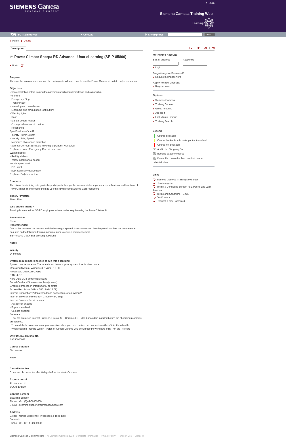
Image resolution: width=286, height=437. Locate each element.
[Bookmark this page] (198, 48)
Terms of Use (125, 436)
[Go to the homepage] (34, 10)
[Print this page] (205, 48)
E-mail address (161, 59)
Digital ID (139, 436)
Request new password (168, 76)
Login (211, 3)
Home (15, 40)
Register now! (162, 86)
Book (15, 65)
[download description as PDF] (190, 48)
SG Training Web (28, 34)
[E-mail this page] (213, 48)
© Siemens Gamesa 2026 (60, 436)
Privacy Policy (108, 436)
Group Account (163, 108)
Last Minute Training (166, 117)
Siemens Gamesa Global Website (27, 436)
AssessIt (160, 112)
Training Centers (164, 104)
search (209, 34)
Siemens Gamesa (165, 100)
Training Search (163, 121)
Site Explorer (155, 34)
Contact (88, 34)
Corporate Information (87, 436)
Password (188, 59)
